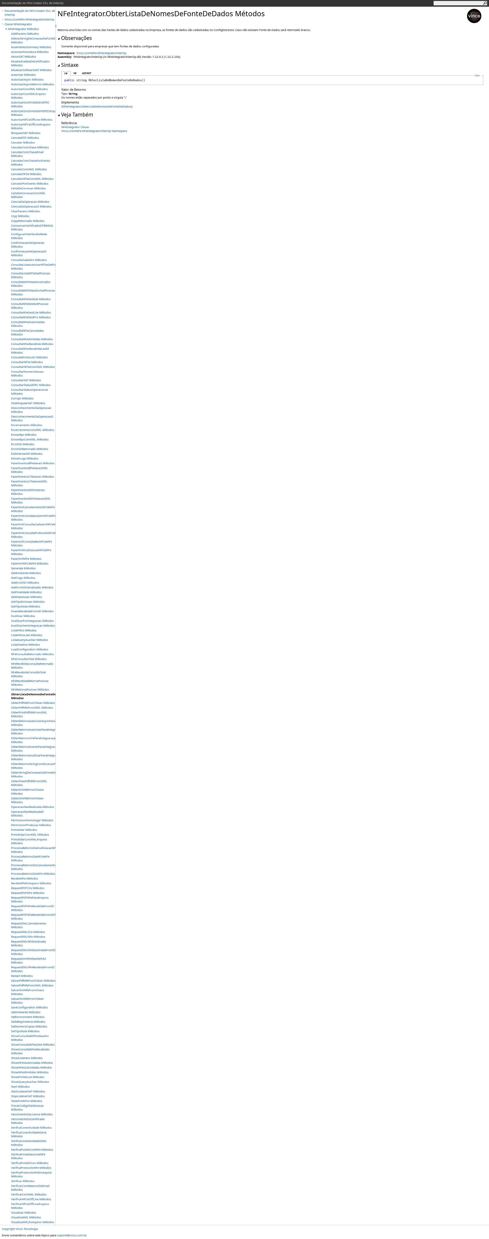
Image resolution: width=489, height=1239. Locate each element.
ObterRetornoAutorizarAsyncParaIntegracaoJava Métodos (33, 723)
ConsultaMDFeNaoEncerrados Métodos (30, 284)
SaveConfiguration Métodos (29, 1007)
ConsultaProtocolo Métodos (29, 357)
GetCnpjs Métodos (23, 578)
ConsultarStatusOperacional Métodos (29, 391)
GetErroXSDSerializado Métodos (32, 587)
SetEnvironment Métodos (28, 1017)
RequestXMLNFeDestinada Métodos (28, 943)
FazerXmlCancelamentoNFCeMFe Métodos (33, 509)
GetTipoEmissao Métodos (28, 601)
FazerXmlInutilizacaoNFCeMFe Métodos (31, 552)
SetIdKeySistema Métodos (28, 1021)
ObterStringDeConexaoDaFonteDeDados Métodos (33, 774)
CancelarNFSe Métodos (26, 174)
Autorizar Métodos (23, 75)
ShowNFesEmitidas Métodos (30, 1072)
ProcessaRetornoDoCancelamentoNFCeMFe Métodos (33, 867)
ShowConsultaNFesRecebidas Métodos (30, 1051)
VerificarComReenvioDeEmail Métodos (30, 1187)
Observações (76, 38)
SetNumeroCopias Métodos (29, 1026)
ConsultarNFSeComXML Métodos (33, 367)
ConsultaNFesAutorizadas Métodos (28, 324)
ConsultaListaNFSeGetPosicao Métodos (30, 275)
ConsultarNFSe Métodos (27, 362)
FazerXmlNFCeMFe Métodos (29, 563)
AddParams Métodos (25, 34)
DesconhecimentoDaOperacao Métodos (31, 410)
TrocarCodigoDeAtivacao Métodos (27, 1107)
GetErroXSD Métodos (25, 582)
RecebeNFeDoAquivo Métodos (31, 883)
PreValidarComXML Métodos (30, 834)
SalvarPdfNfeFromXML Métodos (32, 985)
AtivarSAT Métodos (23, 56)
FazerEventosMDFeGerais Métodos (28, 492)
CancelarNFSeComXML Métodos (32, 179)
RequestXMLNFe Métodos (28, 937)
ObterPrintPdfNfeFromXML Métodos (29, 714)
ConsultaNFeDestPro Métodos (31, 317)
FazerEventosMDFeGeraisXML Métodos (31, 500)
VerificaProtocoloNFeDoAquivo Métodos (31, 1174)
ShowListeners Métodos (27, 1058)
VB (74, 73)
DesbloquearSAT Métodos (28, 403)
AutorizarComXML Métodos (29, 89)
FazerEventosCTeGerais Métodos (32, 476)
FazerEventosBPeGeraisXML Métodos (29, 470)
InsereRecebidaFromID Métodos (32, 611)
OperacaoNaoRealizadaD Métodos (27, 813)
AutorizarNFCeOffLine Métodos (31, 119)
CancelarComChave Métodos (30, 147)
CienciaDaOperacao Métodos (30, 202)
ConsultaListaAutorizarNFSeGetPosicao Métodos (33, 266)
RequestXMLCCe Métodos (28, 932)
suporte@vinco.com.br (72, 1235)
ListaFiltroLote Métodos (26, 635)
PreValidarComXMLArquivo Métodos (29, 841)
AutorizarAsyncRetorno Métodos (32, 84)
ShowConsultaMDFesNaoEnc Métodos (30, 1038)
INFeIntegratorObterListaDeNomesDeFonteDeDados (97, 106)
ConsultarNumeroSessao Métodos (27, 373)
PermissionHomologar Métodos (32, 820)
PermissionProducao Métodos (31, 825)
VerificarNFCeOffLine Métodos (31, 1199)
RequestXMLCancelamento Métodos (28, 925)
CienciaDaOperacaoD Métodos (31, 206)
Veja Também (77, 114)
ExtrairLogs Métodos (24, 458)
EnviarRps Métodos (23, 434)
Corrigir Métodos (22, 398)
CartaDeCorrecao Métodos (28, 188)
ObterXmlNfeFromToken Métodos (27, 800)
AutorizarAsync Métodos (27, 79)
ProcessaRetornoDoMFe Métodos (33, 874)
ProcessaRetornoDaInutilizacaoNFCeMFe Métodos (33, 850)
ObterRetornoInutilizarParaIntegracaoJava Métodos (33, 757)
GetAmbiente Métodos (26, 573)
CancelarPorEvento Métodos (29, 183)
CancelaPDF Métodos (25, 138)
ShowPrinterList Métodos (27, 1077)
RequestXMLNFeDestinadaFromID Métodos (33, 952)
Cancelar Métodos (23, 142)
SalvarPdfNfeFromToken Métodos (33, 980)
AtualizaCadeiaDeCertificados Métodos (30, 63)
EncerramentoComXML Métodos (32, 430)
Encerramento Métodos (26, 425)
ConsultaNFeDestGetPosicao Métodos (29, 305)
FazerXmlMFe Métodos (26, 559)
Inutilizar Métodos (23, 616)
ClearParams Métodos (25, 211)
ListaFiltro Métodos (23, 630)
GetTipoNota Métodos (25, 606)
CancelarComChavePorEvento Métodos (30, 162)
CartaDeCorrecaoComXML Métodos (28, 195)
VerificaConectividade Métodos (31, 1127)
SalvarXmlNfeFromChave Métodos (27, 992)
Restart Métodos (22, 976)
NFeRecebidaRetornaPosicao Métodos (30, 683)
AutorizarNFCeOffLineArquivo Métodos (30, 126)
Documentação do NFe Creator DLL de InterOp (30, 12)
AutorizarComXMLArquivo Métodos (28, 95)
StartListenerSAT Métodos (28, 1091)
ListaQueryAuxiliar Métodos (29, 640)
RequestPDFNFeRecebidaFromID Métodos (32, 908)
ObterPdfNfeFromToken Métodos (33, 703)
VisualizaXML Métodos (26, 1217)
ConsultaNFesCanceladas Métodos (27, 332)
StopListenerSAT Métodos (28, 1096)
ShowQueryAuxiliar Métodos (30, 1082)
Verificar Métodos (22, 1181)
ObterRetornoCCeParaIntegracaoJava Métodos (33, 740)
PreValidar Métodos (24, 830)
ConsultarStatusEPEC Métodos (31, 385)
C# (65, 73)
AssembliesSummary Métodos (31, 47)
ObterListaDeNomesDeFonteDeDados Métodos (33, 696)
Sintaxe (70, 64)
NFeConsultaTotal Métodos (28, 659)
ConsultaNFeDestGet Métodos (31, 299)
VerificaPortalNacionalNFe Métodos (28, 1156)
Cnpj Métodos (20, 216)
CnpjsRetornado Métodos (28, 221)
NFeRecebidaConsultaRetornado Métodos (32, 665)
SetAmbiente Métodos (25, 1012)
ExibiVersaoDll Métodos (26, 454)
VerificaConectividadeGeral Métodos (28, 1134)
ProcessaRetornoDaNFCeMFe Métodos (30, 858)
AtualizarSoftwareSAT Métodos (31, 70)
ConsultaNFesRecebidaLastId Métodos (30, 350)
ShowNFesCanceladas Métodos (31, 1067)
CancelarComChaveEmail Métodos (27, 154)
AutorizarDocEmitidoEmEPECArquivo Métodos (33, 113)
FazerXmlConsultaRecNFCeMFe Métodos (31, 543)
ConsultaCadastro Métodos (29, 260)
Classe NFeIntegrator (18, 24)
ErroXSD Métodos (22, 444)
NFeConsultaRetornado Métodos (32, 654)
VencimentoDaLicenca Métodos (32, 1114)
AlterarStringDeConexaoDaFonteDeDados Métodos (33, 40)
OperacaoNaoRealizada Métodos (32, 807)
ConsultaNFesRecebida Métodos (32, 344)
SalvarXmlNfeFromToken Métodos (27, 1000)
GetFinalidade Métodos (26, 592)
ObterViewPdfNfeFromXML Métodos (29, 783)
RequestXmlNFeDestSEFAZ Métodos (28, 960)
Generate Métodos (23, 568)
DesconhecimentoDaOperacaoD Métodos (32, 418)
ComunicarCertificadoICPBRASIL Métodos (32, 227)
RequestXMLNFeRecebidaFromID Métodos (33, 969)
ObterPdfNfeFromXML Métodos (32, 707)
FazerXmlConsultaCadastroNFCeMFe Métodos (33, 526)
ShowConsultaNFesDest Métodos (33, 1044)
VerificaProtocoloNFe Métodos (31, 1168)
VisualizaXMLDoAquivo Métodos (32, 1222)
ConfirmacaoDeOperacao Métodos (27, 244)
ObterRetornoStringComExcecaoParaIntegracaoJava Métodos (33, 766)
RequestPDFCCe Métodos (27, 888)
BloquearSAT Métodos (25, 133)
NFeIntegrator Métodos (23, 29)
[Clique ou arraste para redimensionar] (56, 26)
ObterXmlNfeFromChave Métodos (27, 791)
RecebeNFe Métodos (24, 878)
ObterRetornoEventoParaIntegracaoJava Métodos (33, 748)
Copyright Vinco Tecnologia (20, 1229)
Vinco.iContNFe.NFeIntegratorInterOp (29, 19)
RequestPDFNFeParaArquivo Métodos (30, 899)
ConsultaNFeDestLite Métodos (31, 312)
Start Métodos (20, 1086)
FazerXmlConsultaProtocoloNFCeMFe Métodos (33, 535)
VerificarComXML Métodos (28, 1194)
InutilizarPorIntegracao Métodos (32, 621)
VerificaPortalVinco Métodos (29, 1163)
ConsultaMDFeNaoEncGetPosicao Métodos (33, 292)
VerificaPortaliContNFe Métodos (32, 1149)
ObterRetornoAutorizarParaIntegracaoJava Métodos (33, 731)
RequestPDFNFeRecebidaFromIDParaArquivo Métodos (33, 916)
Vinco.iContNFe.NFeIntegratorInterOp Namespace (94, 131)
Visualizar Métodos (23, 1212)
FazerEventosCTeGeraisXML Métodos (29, 483)
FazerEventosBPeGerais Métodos (32, 463)
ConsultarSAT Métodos (26, 380)
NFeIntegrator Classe (75, 127)
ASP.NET (86, 73)
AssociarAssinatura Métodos (30, 52)
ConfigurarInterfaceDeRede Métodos (29, 236)
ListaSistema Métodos (25, 644)
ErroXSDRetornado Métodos (29, 449)
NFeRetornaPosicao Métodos (30, 689)
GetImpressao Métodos (26, 597)
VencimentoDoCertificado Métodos (28, 1121)
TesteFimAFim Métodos (26, 1101)
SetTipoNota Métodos (25, 1031)
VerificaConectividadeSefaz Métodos (28, 1143)
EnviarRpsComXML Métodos (30, 439)
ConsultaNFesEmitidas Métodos (32, 339)
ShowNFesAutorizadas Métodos (32, 1063)
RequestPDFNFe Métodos (28, 893)
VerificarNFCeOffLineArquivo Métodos (30, 1206)
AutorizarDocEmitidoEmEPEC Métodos (30, 104)
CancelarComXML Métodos (29, 169)
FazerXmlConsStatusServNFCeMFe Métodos (33, 517)
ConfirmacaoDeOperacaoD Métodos (28, 253)
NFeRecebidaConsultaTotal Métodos (28, 674)
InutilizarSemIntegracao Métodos (33, 625)
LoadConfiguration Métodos (29, 649)
